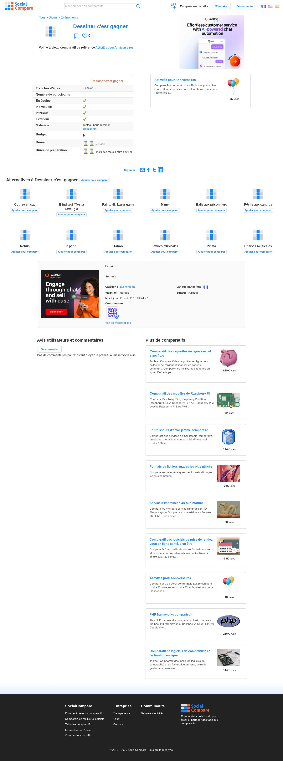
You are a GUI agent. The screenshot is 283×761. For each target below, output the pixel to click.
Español (277, 6)
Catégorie (111, 286)
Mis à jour (111, 298)
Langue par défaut (189, 286)
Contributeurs (114, 303)
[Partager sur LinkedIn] (160, 169)
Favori (76, 36)
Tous (42, 17)
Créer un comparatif (173, 6)
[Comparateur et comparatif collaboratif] (19, 6)
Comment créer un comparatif (83, 713)
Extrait (109, 266)
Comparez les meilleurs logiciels (84, 718)
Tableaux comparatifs (78, 724)
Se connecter (245, 6)
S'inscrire (221, 6)
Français (263, 6)
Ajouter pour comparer (94, 180)
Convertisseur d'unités (78, 730)
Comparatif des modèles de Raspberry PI (179, 393)
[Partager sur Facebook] (148, 169)
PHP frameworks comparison (171, 614)
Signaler (129, 169)
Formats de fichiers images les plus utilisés (181, 466)
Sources (110, 276)
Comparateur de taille (194, 6)
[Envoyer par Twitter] (154, 169)
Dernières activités (152, 713)
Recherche (138, 6)
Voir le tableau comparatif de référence (67, 47)
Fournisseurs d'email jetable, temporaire (179, 430)
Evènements (69, 17)
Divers (53, 17)
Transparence (121, 713)
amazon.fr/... (90, 128)
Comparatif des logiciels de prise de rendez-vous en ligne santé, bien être (182, 541)
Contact (118, 724)
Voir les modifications (118, 322)
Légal (116, 718)
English (270, 6)
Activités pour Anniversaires (114, 47)
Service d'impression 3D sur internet (176, 503)
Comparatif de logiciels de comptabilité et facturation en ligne (180, 653)
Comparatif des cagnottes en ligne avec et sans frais (180, 353)
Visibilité (111, 292)
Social (199, 708)
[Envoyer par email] (142, 169)
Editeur (181, 292)
